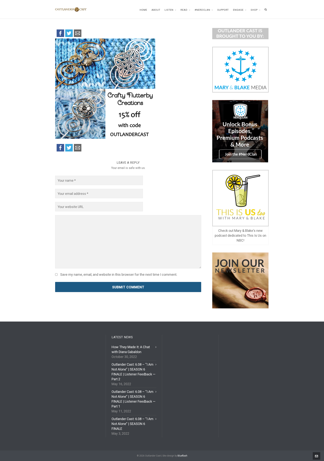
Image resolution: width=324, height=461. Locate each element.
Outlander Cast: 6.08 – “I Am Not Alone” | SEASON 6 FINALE (132, 424)
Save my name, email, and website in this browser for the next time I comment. (118, 274)
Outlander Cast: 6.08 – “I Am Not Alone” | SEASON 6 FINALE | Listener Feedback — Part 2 (133, 371)
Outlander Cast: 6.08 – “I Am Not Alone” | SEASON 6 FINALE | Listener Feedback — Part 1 (133, 399)
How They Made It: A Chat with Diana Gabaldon (131, 349)
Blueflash (182, 455)
